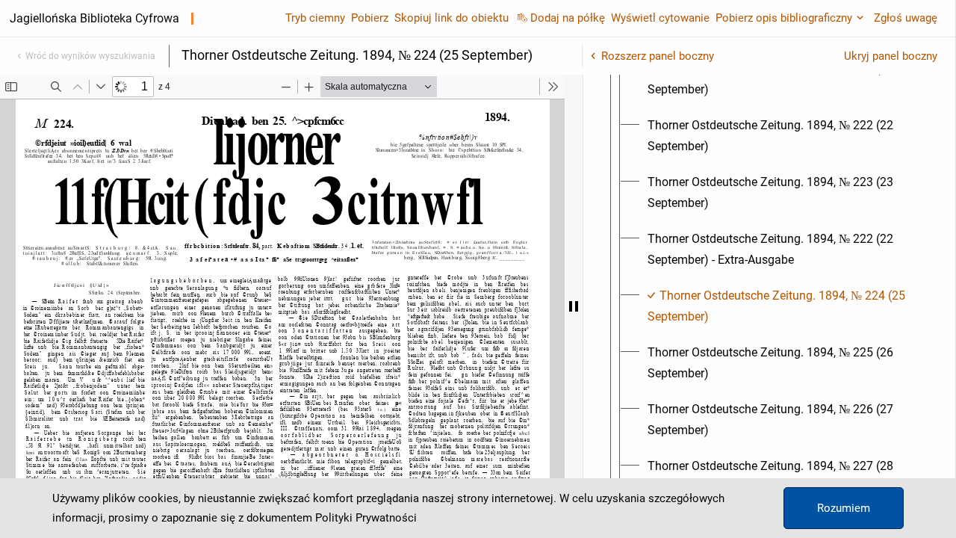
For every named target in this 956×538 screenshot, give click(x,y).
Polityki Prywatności (366, 518)
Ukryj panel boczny (890, 56)
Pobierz (369, 18)
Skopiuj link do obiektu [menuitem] (451, 18)
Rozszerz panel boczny (657, 56)
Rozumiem (843, 508)
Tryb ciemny (315, 18)
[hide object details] (574, 306)
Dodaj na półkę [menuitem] (567, 18)
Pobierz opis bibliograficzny (784, 18)
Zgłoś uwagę (905, 18)
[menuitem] (783, 79)
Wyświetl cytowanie (660, 18)
